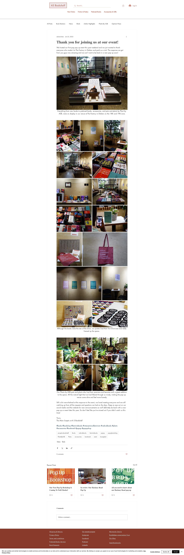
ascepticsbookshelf (63, 433)
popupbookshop (112, 433)
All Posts (49, 24)
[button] (123, 6)
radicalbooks (82, 433)
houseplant (103, 437)
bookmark (88, 437)
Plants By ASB (103, 24)
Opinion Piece (116, 24)
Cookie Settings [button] (155, 552)
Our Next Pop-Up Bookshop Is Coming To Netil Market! (60, 488)
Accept (176, 552)
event (95, 437)
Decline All (166, 552)
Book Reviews (60, 24)
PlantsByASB (61, 437)
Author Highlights (89, 24)
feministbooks (94, 433)
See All (135, 465)
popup (103, 433)
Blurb (78, 24)
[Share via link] (71, 448)
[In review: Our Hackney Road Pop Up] (92, 476)
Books (74, 433)
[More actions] (126, 37)
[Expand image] (68, 135)
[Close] (182, 551)
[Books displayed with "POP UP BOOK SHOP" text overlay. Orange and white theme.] (61, 476)
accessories (78, 437)
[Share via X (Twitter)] (62, 448)
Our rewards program (88, 532)
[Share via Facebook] (57, 448)
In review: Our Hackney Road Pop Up (91, 488)
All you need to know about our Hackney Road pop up (122, 488)
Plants (69, 437)
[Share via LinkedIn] (67, 448)
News (71, 24)
